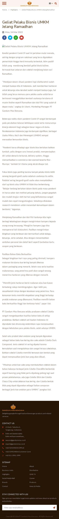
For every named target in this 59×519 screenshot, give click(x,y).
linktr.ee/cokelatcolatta (13, 434)
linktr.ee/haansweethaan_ (14, 436)
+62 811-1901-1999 (12, 455)
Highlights (14, 10)
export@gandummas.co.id (15, 444)
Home (4, 10)
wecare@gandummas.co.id (15, 440)
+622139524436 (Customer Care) (18, 452)
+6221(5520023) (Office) (14, 448)
